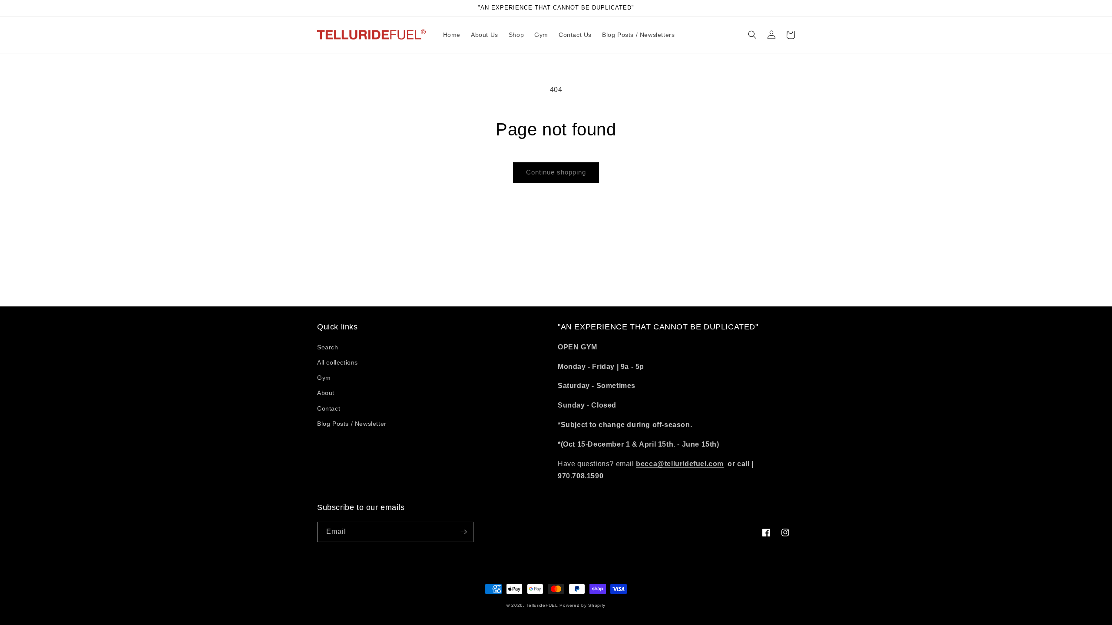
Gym (324, 377)
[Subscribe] (463, 532)
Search (327, 347)
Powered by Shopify (582, 605)
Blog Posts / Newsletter (352, 423)
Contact (328, 408)
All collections (337, 362)
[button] (752, 34)
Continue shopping (556, 172)
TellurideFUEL (542, 605)
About (325, 392)
